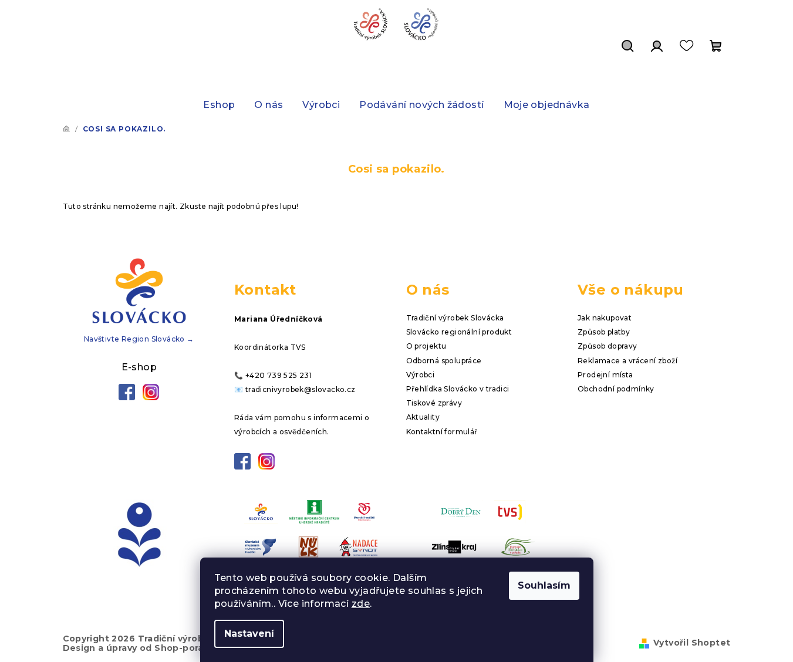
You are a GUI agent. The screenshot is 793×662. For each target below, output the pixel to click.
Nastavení (249, 633)
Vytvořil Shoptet (691, 642)
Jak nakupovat (605, 317)
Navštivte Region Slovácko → (139, 339)
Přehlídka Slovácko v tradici (457, 388)
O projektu (426, 346)
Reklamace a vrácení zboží (627, 360)
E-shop (139, 367)
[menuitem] (219, 105)
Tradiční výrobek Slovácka (455, 317)
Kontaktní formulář (442, 431)
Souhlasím (544, 585)
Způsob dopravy (607, 346)
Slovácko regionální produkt (459, 331)
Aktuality (423, 417)
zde (361, 603)
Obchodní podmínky (616, 388)
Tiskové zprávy (434, 402)
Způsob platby (604, 331)
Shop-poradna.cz (194, 648)
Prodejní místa (605, 374)
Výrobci (420, 374)
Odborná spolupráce (444, 360)
